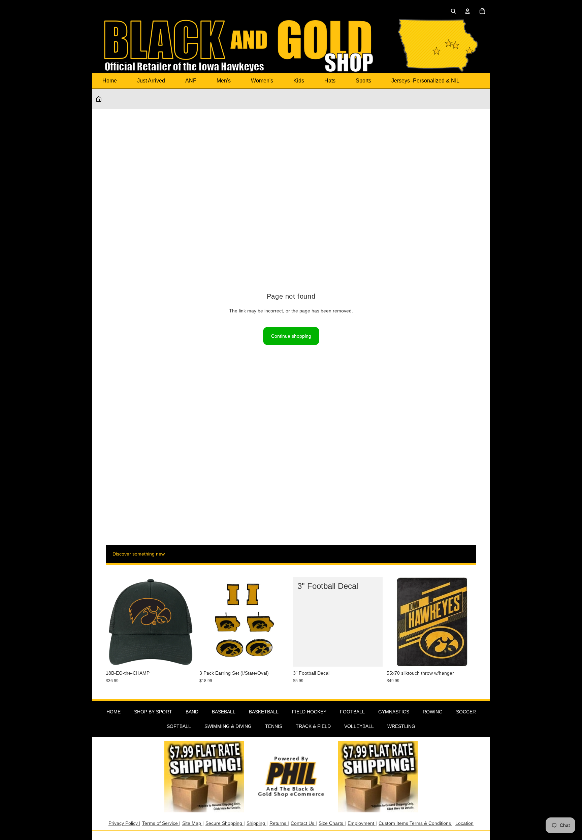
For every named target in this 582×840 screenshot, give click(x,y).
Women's (262, 80)
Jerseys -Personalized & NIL (425, 80)
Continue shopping (291, 336)
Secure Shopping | (225, 823)
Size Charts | (332, 823)
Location (464, 823)
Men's (224, 80)
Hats (329, 80)
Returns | (279, 823)
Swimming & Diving (228, 726)
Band (192, 711)
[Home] (99, 99)
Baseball (223, 711)
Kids (298, 80)
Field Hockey (309, 711)
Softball (179, 726)
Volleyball (359, 726)
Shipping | (257, 823)
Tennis (273, 726)
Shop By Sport (153, 711)
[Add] (185, 656)
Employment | (362, 823)
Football (352, 711)
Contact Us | (304, 823)
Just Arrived (151, 80)
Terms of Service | (161, 823)
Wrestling (401, 726)
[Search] (453, 11)
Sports (363, 80)
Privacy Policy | (124, 823)
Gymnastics (393, 711)
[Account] (467, 11)
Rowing (433, 711)
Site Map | (193, 823)
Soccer (466, 711)
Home (109, 80)
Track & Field (313, 726)
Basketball (264, 711)
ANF (190, 80)
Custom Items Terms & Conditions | (416, 823)
